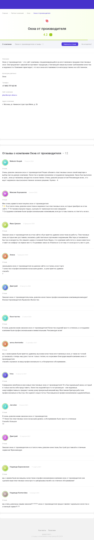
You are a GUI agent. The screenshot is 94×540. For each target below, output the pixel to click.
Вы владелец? (87, 44)
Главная (5, 13)
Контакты (42, 530)
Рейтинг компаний (17, 13)
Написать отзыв (70, 44)
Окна (28, 13)
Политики (52, 530)
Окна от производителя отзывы (29, 44)
